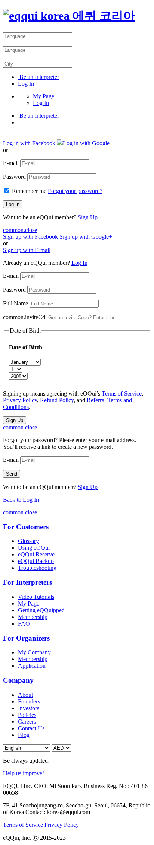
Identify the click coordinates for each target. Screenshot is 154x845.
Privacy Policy (20, 400)
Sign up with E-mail (26, 250)
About (25, 695)
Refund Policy (57, 400)
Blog (24, 735)
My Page (43, 96)
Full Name (15, 303)
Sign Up (88, 217)
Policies (27, 715)
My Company (34, 652)
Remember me (29, 191)
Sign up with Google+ (85, 237)
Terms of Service (122, 393)
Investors (28, 708)
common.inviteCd (24, 317)
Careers (27, 721)
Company (18, 680)
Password (14, 177)
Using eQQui (34, 547)
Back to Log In (21, 499)
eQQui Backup (36, 561)
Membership (32, 617)
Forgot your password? (75, 191)
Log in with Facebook (29, 143)
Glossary (28, 541)
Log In (26, 83)
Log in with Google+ (88, 143)
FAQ (24, 623)
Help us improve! (23, 773)
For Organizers (26, 638)
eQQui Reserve (36, 554)
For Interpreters (27, 582)
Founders (29, 701)
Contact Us (31, 728)
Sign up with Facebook (30, 237)
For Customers (26, 527)
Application (32, 666)
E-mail (11, 163)
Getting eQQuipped (41, 610)
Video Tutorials (36, 597)
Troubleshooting (37, 568)
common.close (20, 230)
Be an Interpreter (38, 77)
